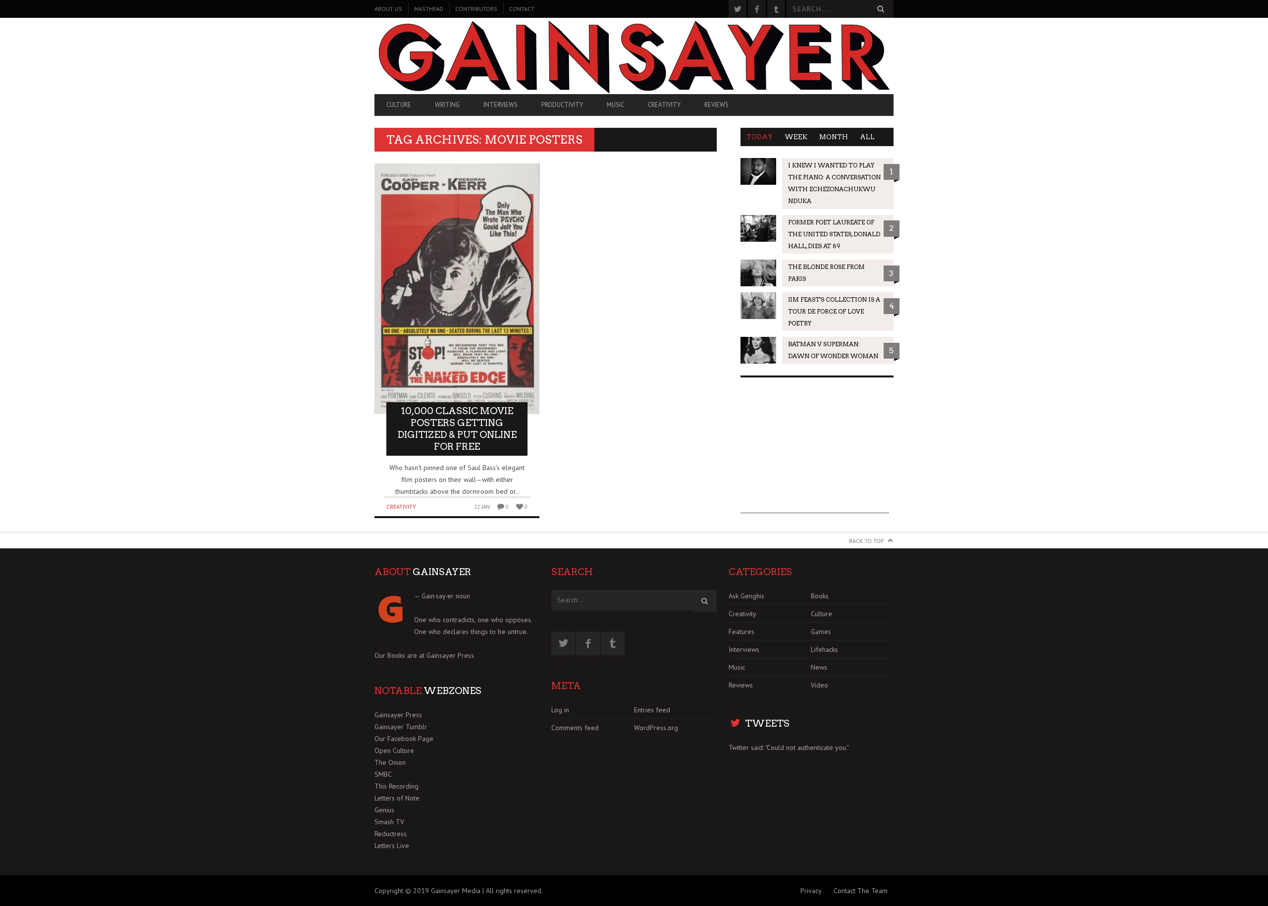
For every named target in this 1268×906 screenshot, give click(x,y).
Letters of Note (397, 798)
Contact (521, 8)
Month (833, 137)
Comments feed (575, 727)
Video (819, 685)
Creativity (664, 105)
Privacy (811, 890)
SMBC (383, 774)
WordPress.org (656, 727)
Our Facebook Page (403, 738)
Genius (384, 809)
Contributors (476, 8)
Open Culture (394, 750)
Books (820, 595)
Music (615, 105)
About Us (388, 8)
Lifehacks (824, 649)
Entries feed (652, 709)
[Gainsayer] (634, 56)
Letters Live (391, 845)
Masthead (428, 8)
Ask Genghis (746, 595)
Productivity (562, 105)
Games (821, 631)
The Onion (390, 762)
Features (741, 631)
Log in (560, 709)
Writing (447, 105)
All (867, 137)
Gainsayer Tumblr (400, 726)
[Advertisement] (814, 451)
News (819, 667)
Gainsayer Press (450, 655)
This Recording (396, 786)
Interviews (500, 105)
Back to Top (866, 540)
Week (796, 137)
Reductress (390, 833)
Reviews (716, 105)
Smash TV (389, 821)
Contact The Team (861, 890)
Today (759, 137)
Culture (398, 105)
